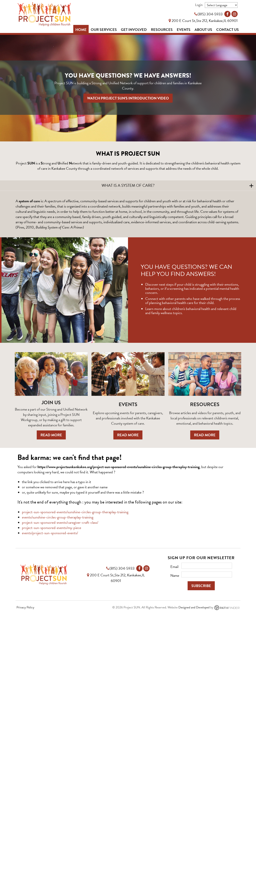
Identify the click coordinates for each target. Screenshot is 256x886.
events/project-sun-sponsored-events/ (50, 533)
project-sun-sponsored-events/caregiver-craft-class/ (60, 522)
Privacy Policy (25, 607)
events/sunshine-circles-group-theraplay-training (57, 517)
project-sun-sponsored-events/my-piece (51, 527)
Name (174, 575)
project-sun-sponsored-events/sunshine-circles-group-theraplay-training (75, 512)
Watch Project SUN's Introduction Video (128, 98)
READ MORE (51, 435)
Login (199, 4)
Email (174, 566)
